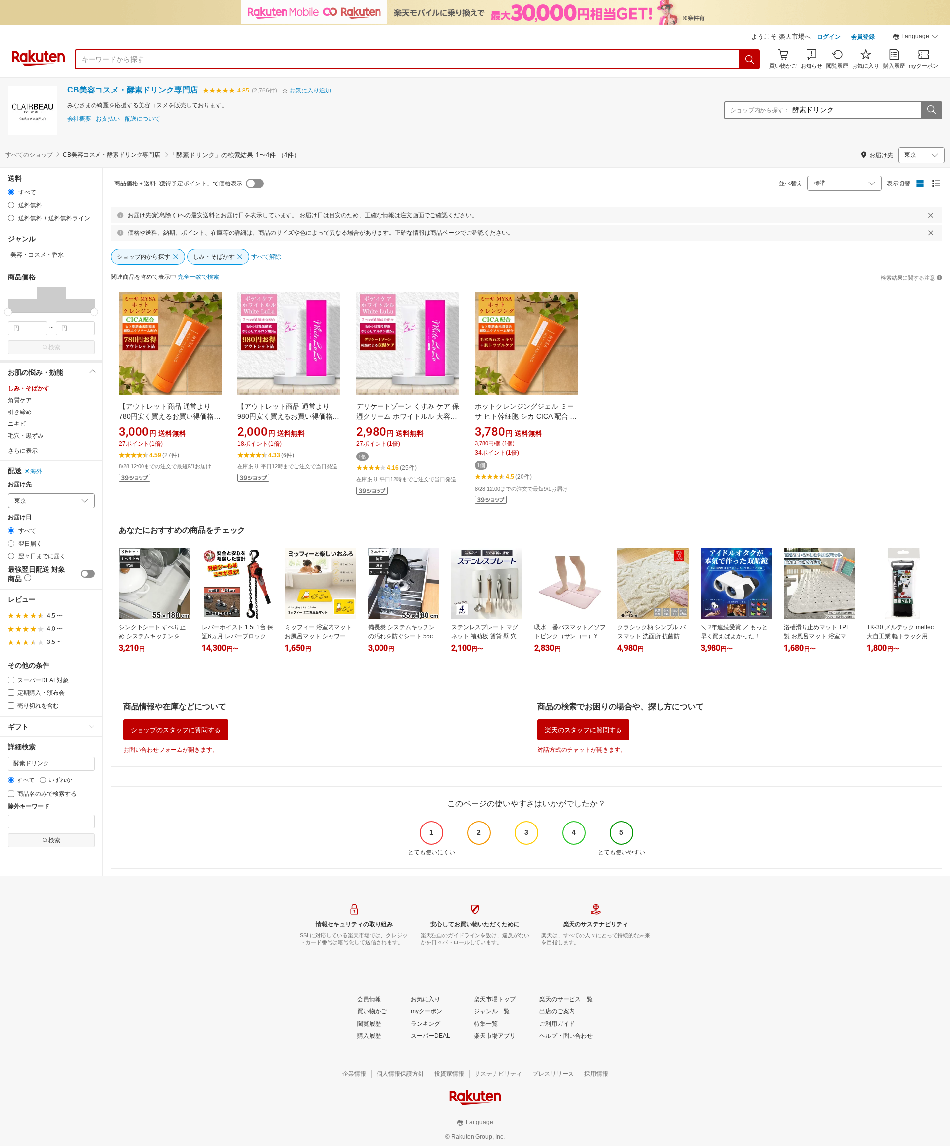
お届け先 (20, 484)
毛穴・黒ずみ (26, 435)
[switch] (88, 574)
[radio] (11, 192)
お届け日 (20, 517)
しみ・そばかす (28, 388)
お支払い (108, 119)
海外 (36, 471)
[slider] (8, 312)
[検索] (750, 59)
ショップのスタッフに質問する (176, 729)
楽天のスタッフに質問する (583, 729)
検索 (54, 347)
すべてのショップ (29, 154)
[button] (915, 37)
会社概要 (79, 119)
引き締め (20, 412)
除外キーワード (28, 806)
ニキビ (17, 423)
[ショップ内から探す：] (931, 110)
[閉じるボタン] (931, 215)
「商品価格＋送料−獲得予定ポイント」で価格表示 (175, 183)
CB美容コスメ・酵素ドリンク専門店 (132, 90)
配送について (142, 119)
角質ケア (20, 400)
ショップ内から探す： (760, 110)
